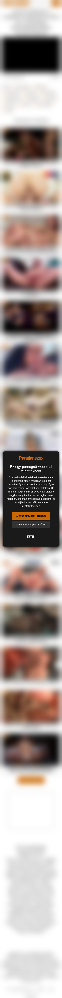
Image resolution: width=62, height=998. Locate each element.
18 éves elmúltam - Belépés (30, 516)
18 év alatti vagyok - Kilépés (31, 524)
